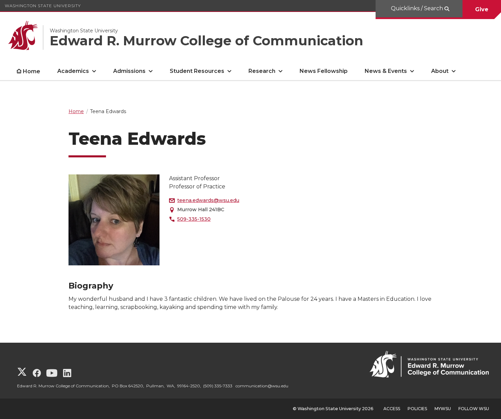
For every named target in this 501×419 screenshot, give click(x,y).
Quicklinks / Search (417, 8)
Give (481, 9)
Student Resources (197, 71)
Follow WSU (473, 408)
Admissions (129, 71)
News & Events (386, 71)
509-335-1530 (194, 219)
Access (391, 408)
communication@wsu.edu (262, 385)
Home (31, 71)
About (440, 71)
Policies (417, 408)
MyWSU (443, 408)
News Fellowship (324, 71)
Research (261, 71)
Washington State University (43, 5)
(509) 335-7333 (217, 385)
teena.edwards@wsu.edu (208, 200)
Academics (73, 71)
